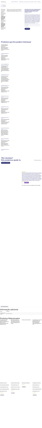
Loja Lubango (7, 418)
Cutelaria (38, 185)
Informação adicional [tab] (4, 306)
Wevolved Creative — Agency (22, 426)
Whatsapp (35, 415)
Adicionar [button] (23, 386)
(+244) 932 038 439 (35, 413)
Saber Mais (27, 28)
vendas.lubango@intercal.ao (37, 419)
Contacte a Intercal (5, 162)
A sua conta (13, 418)
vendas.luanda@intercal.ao (37, 414)
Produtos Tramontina (14, 1)
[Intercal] (3, 1)
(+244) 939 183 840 (35, 418)
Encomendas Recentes (15, 419)
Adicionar (26, 182)
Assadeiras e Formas (34, 185)
